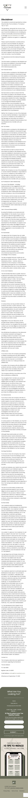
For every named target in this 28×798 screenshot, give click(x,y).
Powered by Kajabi (14, 794)
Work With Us (14, 703)
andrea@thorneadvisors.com (17, 673)
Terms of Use (15, 791)
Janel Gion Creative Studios (16, 788)
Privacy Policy (7, 791)
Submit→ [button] (14, 732)
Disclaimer (22, 791)
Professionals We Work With (14, 705)
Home (14, 701)
